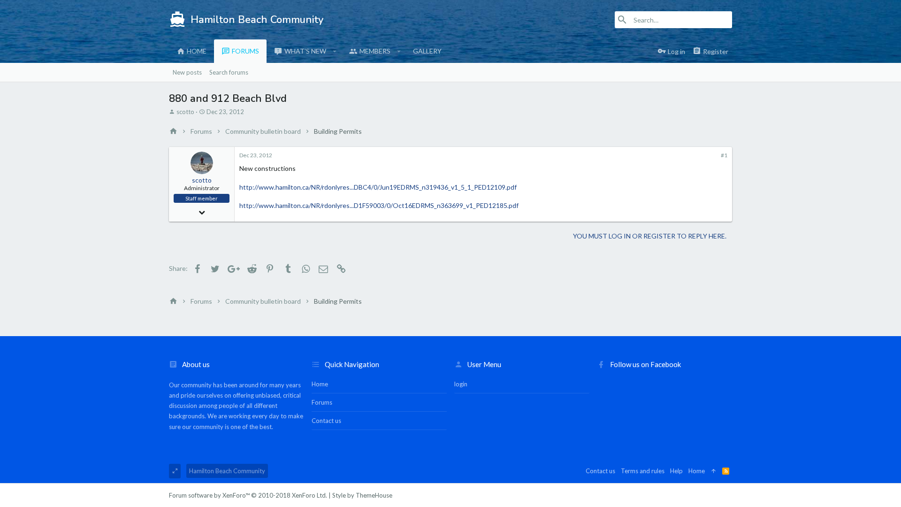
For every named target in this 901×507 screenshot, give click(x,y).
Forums (245, 51)
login (460, 384)
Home (196, 51)
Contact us (326, 420)
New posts (187, 72)
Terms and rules (642, 471)
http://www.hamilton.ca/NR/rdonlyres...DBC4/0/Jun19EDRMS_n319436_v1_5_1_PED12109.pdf (378, 187)
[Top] (713, 471)
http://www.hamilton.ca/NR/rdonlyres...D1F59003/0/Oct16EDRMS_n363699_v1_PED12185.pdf (379, 205)
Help (676, 471)
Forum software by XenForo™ (248, 495)
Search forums (228, 72)
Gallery (427, 51)
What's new (305, 51)
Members (374, 51)
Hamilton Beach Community (227, 471)
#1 (724, 155)
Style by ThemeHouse (362, 495)
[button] (335, 51)
